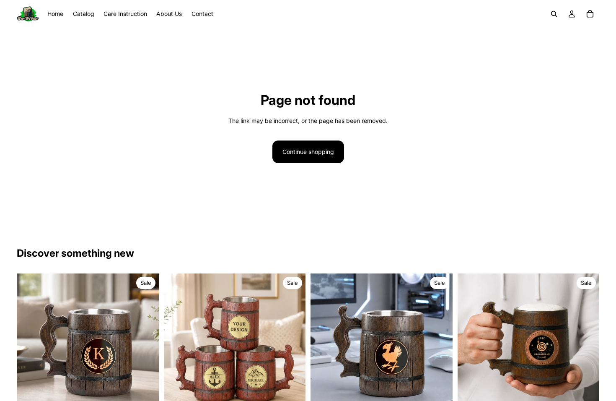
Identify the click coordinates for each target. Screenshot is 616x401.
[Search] (554, 14)
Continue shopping (308, 151)
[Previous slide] (29, 345)
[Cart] (590, 14)
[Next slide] (146, 345)
